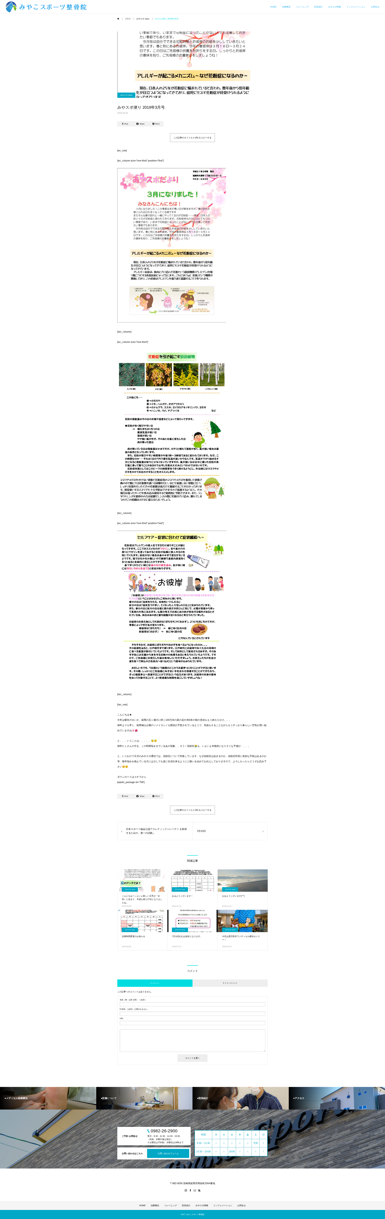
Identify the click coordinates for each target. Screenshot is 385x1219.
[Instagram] (185, 1190)
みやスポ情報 (334, 7)
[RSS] (199, 1190)
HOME (273, 7)
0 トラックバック (230, 983)
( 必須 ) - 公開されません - (134, 1009)
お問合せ (375, 7)
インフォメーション (355, 7)
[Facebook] (190, 1190)
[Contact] (194, 1190)
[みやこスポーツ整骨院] (47, 6)
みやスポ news (126, 95)
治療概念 (286, 7)
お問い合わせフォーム (168, 1153)
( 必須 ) (132, 1000)
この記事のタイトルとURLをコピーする (192, 137)
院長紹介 (318, 7)
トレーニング (302, 7)
